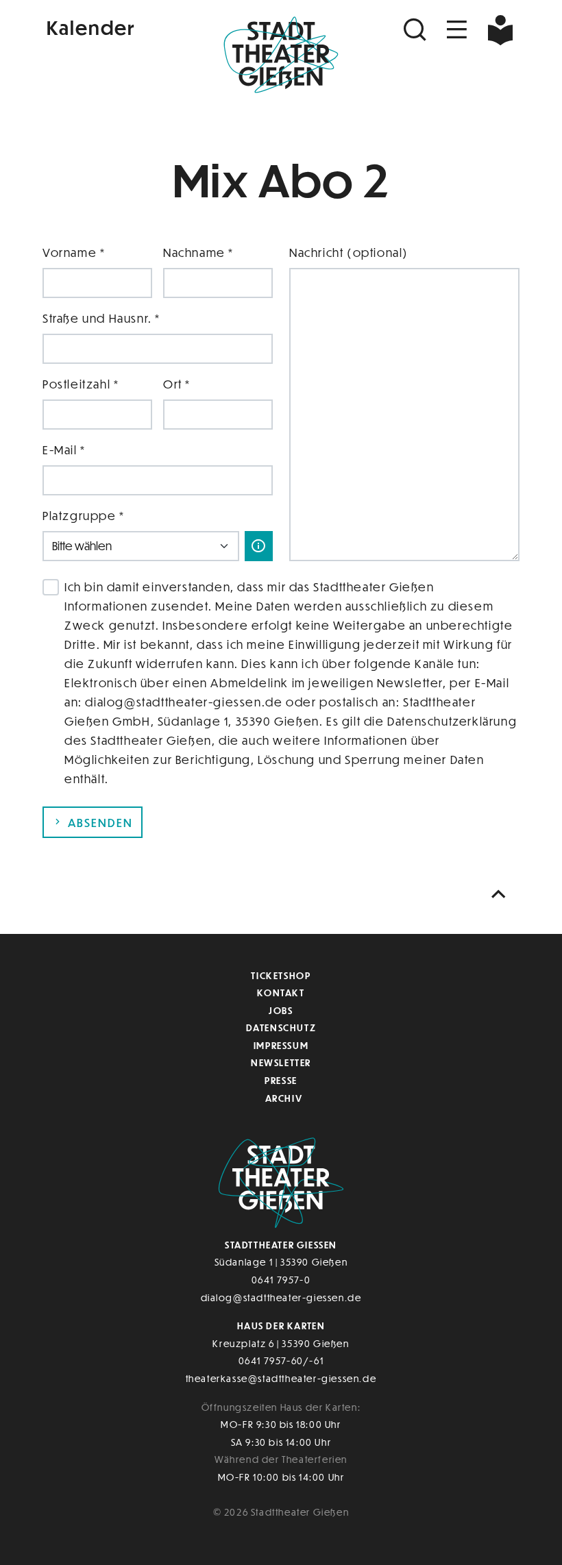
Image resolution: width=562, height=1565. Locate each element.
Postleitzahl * (80, 384)
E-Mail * (64, 450)
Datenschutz (281, 1027)
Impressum (281, 1045)
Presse (281, 1080)
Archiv (284, 1098)
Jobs (281, 1010)
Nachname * (198, 252)
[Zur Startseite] (281, 58)
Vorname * (73, 252)
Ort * (177, 384)
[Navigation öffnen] (457, 29)
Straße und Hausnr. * (101, 318)
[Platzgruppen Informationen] (259, 546)
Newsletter (281, 1062)
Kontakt (280, 992)
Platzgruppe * (83, 515)
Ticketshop (280, 975)
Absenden (98, 822)
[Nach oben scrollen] (502, 894)
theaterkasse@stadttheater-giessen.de (281, 1378)
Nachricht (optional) (348, 252)
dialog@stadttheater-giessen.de (281, 1297)
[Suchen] (416, 29)
